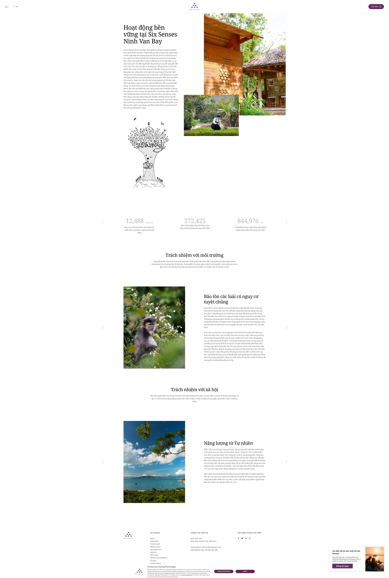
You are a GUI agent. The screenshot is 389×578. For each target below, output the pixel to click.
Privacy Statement (186, 575)
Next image (286, 222)
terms (167, 573)
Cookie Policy (155, 563)
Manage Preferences (223, 571)
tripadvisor (246, 538)
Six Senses (128, 535)
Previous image (102, 222)
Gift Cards (154, 555)
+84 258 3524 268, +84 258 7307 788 (204, 550)
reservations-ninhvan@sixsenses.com (206, 547)
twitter (242, 538)
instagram (249, 538)
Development (155, 549)
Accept (245, 571)
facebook (238, 538)
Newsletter (154, 541)
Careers (153, 552)
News (152, 538)
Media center (155, 547)
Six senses (194, 6)
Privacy (153, 560)
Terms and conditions (158, 558)
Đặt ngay (375, 6)
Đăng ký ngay (342, 566)
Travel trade (155, 544)
